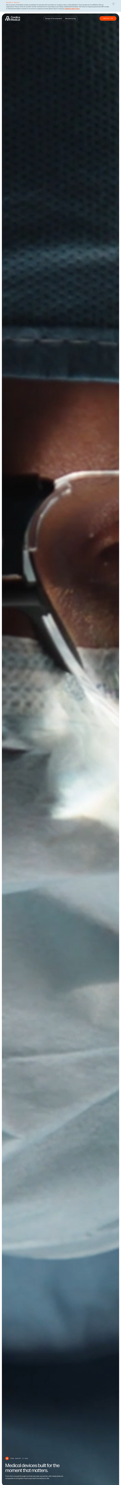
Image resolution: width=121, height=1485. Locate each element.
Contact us (108, 18)
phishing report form (72, 9)
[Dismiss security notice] (113, 3)
